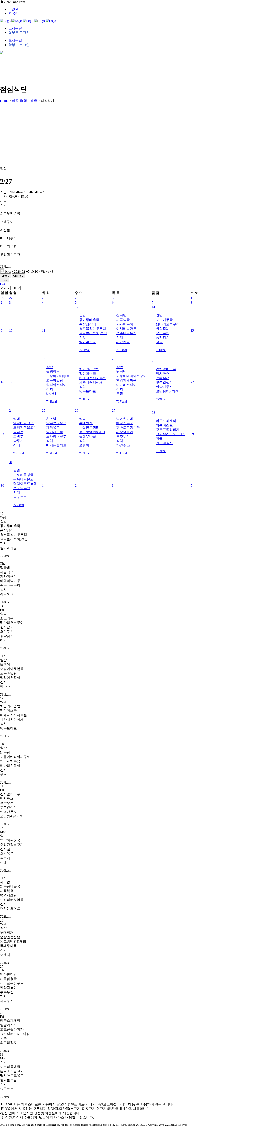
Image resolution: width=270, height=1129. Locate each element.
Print (4, 280)
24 (10, 410)
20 (113, 359)
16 (2, 382)
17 (10, 382)
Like (5, 275)
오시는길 (15, 28)
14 (153, 307)
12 (76, 307)
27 (10, 298)
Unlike (18, 275)
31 (153, 298)
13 (113, 307)
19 (76, 361)
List (2, 284)
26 (2, 298)
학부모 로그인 (19, 32)
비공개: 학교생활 (24, 100)
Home (4, 100)
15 (192, 330)
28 (43, 298)
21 (153, 361)
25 (43, 410)
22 (192, 382)
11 (43, 330)
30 (113, 298)
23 (2, 434)
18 (43, 359)
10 (10, 330)
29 (76, 298)
